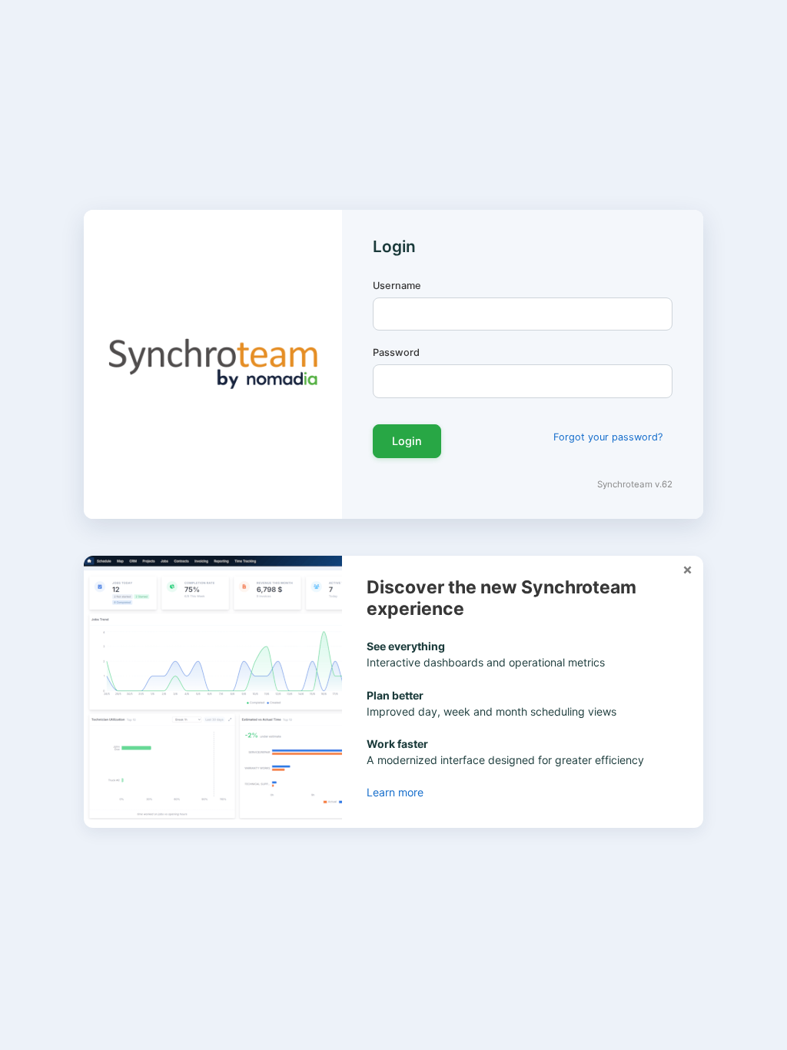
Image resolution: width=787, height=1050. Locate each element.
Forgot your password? (607, 437)
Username (397, 285)
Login (407, 440)
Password (396, 352)
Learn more (397, 792)
